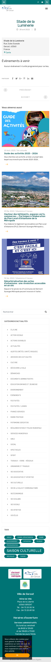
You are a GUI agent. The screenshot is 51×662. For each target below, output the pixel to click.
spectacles (10, 556)
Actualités (15, 346)
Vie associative (17, 472)
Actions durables (18, 341)
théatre (23, 556)
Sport (13, 455)
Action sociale (17, 335)
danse (41, 537)
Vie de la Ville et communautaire (24, 488)
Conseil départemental (25, 537)
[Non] (29, 647)
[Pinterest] (24, 78)
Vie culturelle (22, 151)
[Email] (32, 78)
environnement (12, 541)
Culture (14, 363)
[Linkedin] (28, 78)
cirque (9, 537)
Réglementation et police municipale (26, 428)
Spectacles (16, 450)
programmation (12, 545)
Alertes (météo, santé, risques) (24, 352)
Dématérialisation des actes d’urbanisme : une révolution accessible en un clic (25, 283)
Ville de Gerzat (8, 8)
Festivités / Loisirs (19, 406)
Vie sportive (16, 510)
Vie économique (17, 494)
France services (18, 412)
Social (13, 444)
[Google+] (20, 78)
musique (39, 541)
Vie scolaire (16, 499)
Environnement (17, 390)
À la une (14, 330)
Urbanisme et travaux (24, 211)
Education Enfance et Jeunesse (24, 384)
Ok (17, 655)
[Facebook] (12, 78)
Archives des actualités (21, 357)
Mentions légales (35, 660)
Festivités (15, 401)
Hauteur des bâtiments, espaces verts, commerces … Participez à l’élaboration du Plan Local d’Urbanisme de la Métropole (24, 217)
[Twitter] (16, 78)
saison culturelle (24, 551)
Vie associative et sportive (22, 477)
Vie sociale (15, 505)
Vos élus (14, 515)
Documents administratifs (22, 379)
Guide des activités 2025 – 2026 (21, 153)
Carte (8, 52)
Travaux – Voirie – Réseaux (22, 461)
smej (13, 439)
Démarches (15, 373)
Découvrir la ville (18, 368)
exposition (27, 541)
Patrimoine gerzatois (20, 423)
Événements (16, 395)
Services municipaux (19, 434)
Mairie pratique (17, 417)
